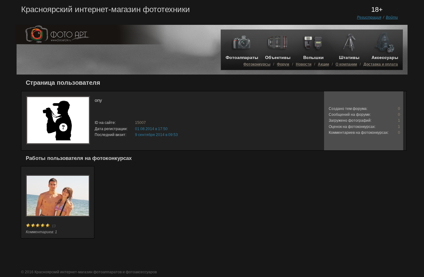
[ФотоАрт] (91, 42)
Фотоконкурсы (256, 64)
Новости (303, 64)
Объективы (278, 57)
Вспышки (313, 57)
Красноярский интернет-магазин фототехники (105, 9)
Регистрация (369, 17)
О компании (346, 64)
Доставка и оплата (380, 64)
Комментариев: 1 (41, 232)
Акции (323, 64)
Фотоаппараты (242, 57)
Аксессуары (385, 57)
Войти (392, 17)
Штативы (349, 57)
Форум (283, 64)
